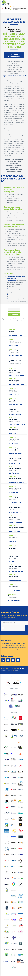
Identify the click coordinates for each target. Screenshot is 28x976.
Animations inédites (13, 295)
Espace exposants (13, 289)
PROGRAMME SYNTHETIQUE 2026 (14, 55)
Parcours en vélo (12, 299)
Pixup (16, 670)
